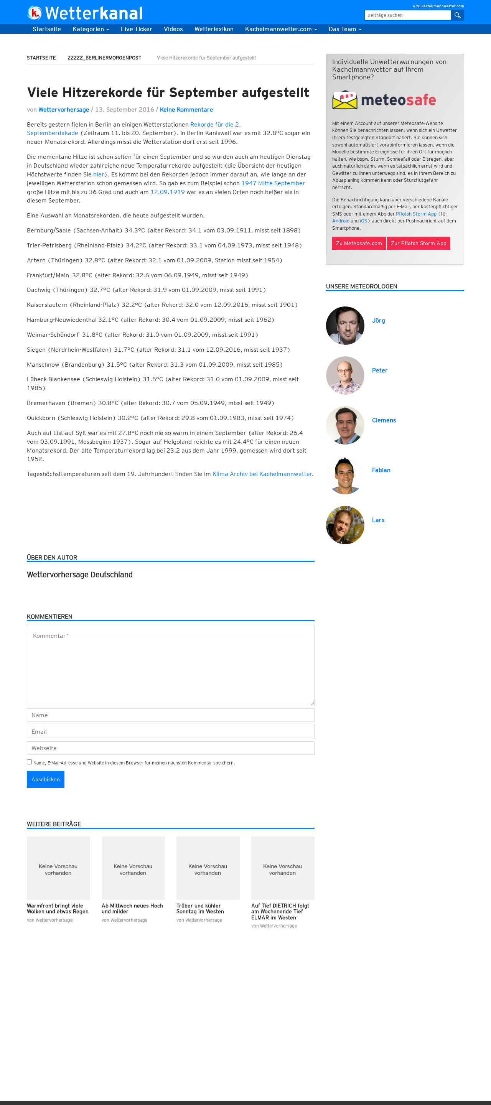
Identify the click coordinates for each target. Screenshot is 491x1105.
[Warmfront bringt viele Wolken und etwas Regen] (58, 868)
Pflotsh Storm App (416, 214)
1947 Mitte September (273, 183)
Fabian (381, 470)
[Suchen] (457, 15)
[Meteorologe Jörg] (345, 325)
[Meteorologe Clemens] (345, 424)
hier (98, 174)
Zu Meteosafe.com (359, 243)
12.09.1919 (167, 192)
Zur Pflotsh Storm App (419, 243)
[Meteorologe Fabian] (345, 474)
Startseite (47, 29)
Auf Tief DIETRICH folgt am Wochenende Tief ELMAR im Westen (280, 911)
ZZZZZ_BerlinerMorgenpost (105, 58)
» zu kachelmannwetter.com (438, 5)
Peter (380, 370)
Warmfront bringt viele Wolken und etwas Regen (58, 908)
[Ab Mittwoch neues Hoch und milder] (133, 868)
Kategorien (88, 29)
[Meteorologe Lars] (345, 524)
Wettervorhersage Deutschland (80, 574)
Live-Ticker (136, 29)
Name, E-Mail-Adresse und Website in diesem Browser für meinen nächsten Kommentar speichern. (134, 763)
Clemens (384, 420)
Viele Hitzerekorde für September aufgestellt (168, 92)
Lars (378, 520)
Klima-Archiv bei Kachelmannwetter (262, 474)
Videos (173, 29)
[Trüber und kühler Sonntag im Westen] (208, 868)
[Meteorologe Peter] (345, 375)
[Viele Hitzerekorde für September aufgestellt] (171, 72)
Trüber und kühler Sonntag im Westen (200, 908)
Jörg (378, 320)
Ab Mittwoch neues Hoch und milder (132, 908)
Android (340, 221)
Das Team (343, 29)
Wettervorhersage (63, 109)
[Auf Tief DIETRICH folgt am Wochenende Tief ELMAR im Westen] (283, 868)
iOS (363, 221)
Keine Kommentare (186, 109)
